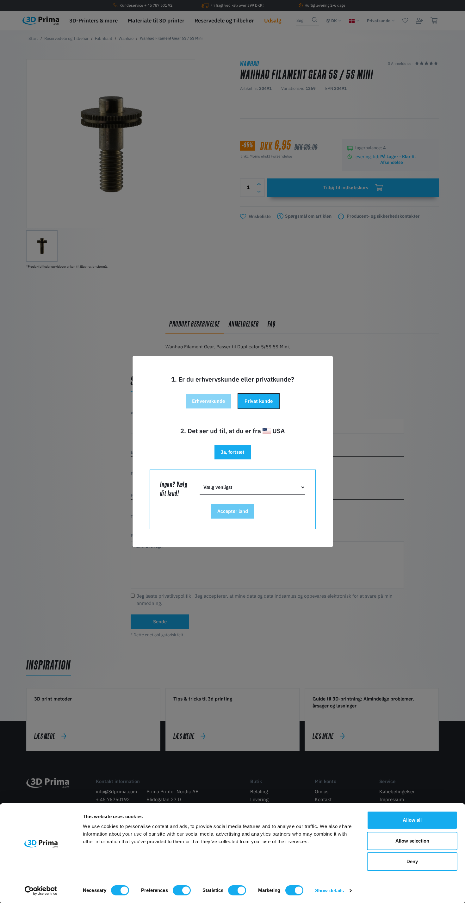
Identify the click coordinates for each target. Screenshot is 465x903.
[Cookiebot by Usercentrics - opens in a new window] (41, 890)
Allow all (412, 820)
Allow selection (412, 841)
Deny (412, 861)
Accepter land (232, 511)
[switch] (182, 890)
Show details (329, 890)
